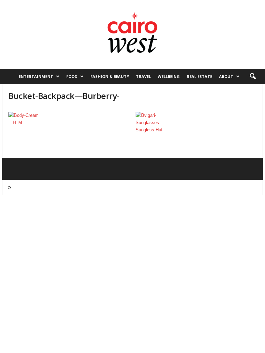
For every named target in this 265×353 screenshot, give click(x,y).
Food (71, 76)
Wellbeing (169, 76)
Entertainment (36, 76)
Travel (143, 76)
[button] (252, 76)
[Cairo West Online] (132, 34)
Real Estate (199, 76)
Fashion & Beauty (109, 76)
